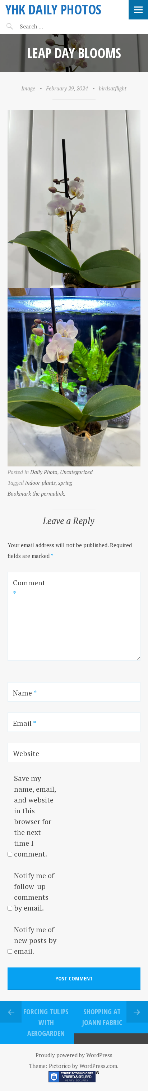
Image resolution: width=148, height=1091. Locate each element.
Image (28, 88)
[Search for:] (49, 26)
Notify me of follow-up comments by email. (34, 892)
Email (24, 723)
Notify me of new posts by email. (35, 940)
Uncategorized (76, 471)
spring (65, 482)
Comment (29, 588)
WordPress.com (98, 1065)
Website (26, 753)
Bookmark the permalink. (36, 493)
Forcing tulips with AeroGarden (46, 1022)
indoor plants (40, 482)
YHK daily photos (53, 9)
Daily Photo (43, 471)
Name (25, 693)
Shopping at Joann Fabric (102, 1017)
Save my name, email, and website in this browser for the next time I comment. (35, 816)
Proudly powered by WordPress (74, 1055)
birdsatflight (112, 88)
